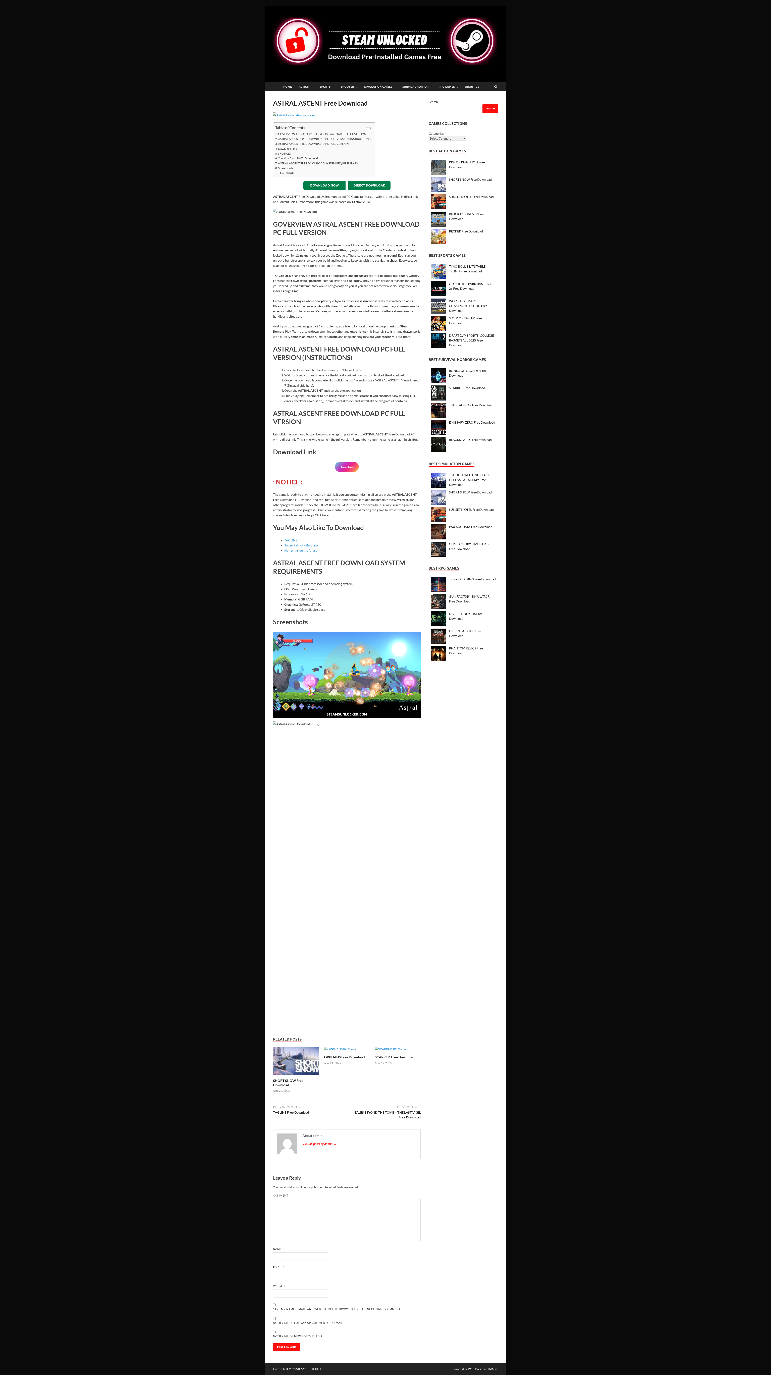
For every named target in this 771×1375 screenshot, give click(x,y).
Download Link (287, 148)
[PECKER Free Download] (438, 237)
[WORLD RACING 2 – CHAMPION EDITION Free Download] (438, 307)
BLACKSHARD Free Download (470, 439)
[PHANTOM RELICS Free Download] (438, 654)
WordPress (475, 1369)
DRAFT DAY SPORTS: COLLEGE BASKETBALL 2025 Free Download (471, 340)
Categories (436, 133)
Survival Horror (415, 86)
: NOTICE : (284, 153)
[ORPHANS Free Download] (340, 1050)
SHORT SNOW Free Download (288, 1082)
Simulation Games (378, 86)
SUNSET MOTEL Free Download (471, 197)
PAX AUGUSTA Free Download (470, 527)
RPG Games (447, 86)
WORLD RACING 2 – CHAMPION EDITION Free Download (468, 305)
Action (304, 86)
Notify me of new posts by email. (299, 1336)
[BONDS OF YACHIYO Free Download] (438, 376)
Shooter (347, 86)
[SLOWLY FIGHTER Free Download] (438, 324)
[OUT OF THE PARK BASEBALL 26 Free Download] (438, 289)
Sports (325, 86)
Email (278, 1267)
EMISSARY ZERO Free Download (472, 422)
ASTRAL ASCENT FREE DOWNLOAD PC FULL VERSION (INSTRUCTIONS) (324, 139)
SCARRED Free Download (394, 1057)
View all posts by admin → (319, 1144)
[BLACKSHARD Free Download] (438, 445)
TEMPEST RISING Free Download (472, 579)
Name (278, 1249)
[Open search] (496, 87)
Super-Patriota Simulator (301, 545)
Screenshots (285, 168)
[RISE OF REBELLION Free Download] (438, 168)
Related (289, 172)
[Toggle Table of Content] (366, 128)
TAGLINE (290, 540)
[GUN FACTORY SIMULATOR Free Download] (438, 550)
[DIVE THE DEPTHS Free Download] (438, 619)
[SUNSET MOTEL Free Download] (438, 202)
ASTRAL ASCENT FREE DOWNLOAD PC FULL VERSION (313, 143)
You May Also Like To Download (298, 158)
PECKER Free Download (466, 231)
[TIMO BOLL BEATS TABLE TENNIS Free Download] (438, 272)
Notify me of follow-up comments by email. (308, 1322)
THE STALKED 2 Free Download (471, 405)
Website (279, 1285)
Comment (281, 1195)
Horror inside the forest (300, 550)
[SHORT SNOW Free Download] (296, 1062)
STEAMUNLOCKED (308, 1369)
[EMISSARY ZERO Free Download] (438, 428)
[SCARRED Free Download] (390, 1050)
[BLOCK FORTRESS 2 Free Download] (438, 220)
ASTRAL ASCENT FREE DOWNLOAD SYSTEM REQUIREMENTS (318, 163)
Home (287, 86)
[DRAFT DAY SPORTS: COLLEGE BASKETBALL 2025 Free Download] (438, 341)
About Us (472, 86)
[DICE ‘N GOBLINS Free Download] (438, 637)
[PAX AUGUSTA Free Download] (438, 532)
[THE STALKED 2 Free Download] (438, 411)
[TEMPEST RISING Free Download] (438, 585)
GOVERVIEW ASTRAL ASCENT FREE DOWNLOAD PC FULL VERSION (322, 134)
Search (433, 102)
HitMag (492, 1369)
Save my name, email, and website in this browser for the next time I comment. (337, 1309)
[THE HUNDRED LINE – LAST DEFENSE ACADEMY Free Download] (438, 481)
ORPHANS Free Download (344, 1057)
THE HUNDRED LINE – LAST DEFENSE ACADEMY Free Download (469, 479)
